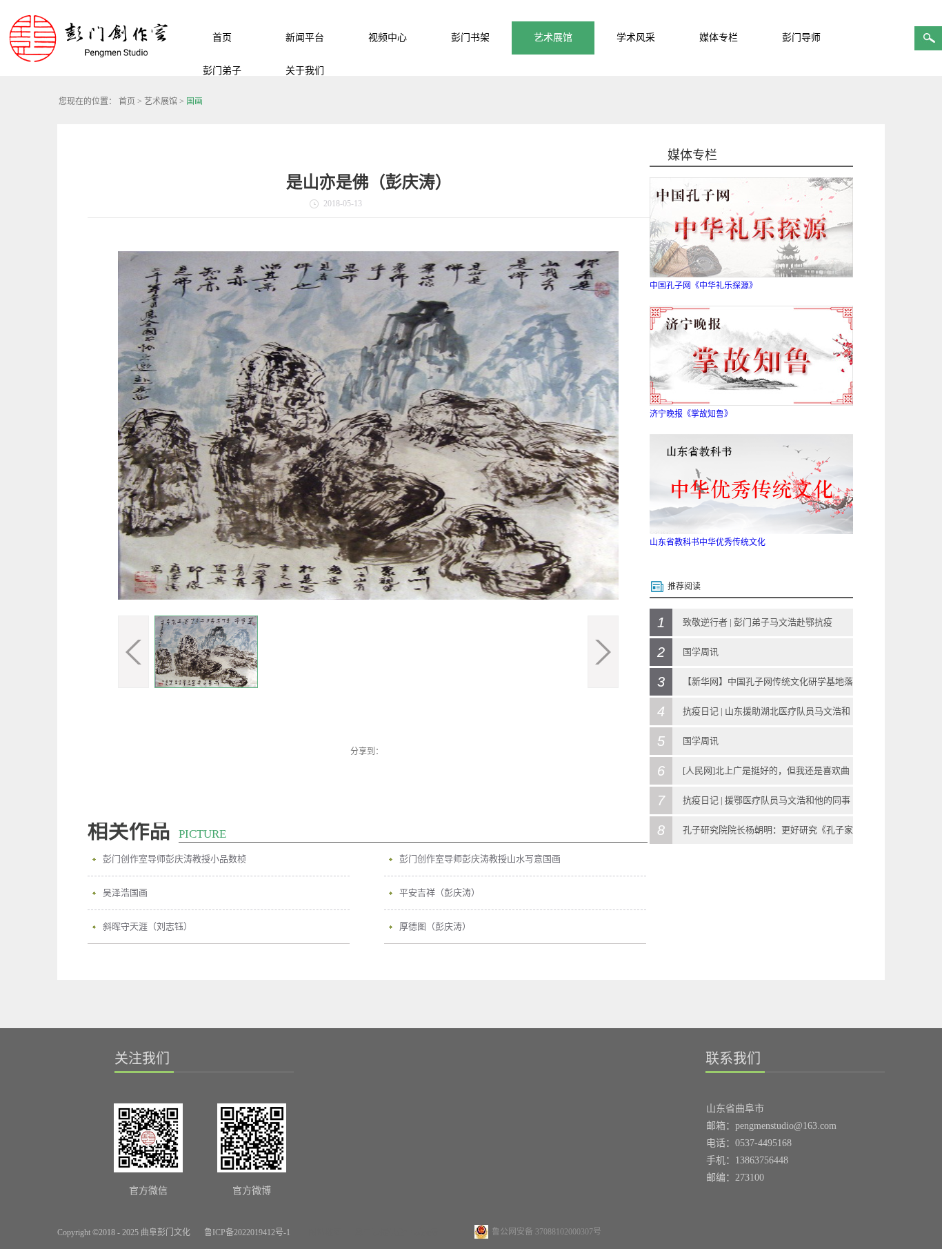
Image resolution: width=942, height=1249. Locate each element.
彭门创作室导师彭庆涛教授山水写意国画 (480, 859)
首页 (222, 37)
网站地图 (322, 1232)
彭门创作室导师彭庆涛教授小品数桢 (174, 859)
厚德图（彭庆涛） (435, 926)
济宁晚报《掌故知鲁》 (691, 414)
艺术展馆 (160, 101)
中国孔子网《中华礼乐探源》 (703, 286)
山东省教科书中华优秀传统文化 (707, 542)
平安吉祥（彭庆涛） (439, 892)
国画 (194, 101)
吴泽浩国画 (125, 892)
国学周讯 (701, 652)
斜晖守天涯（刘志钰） (147, 926)
